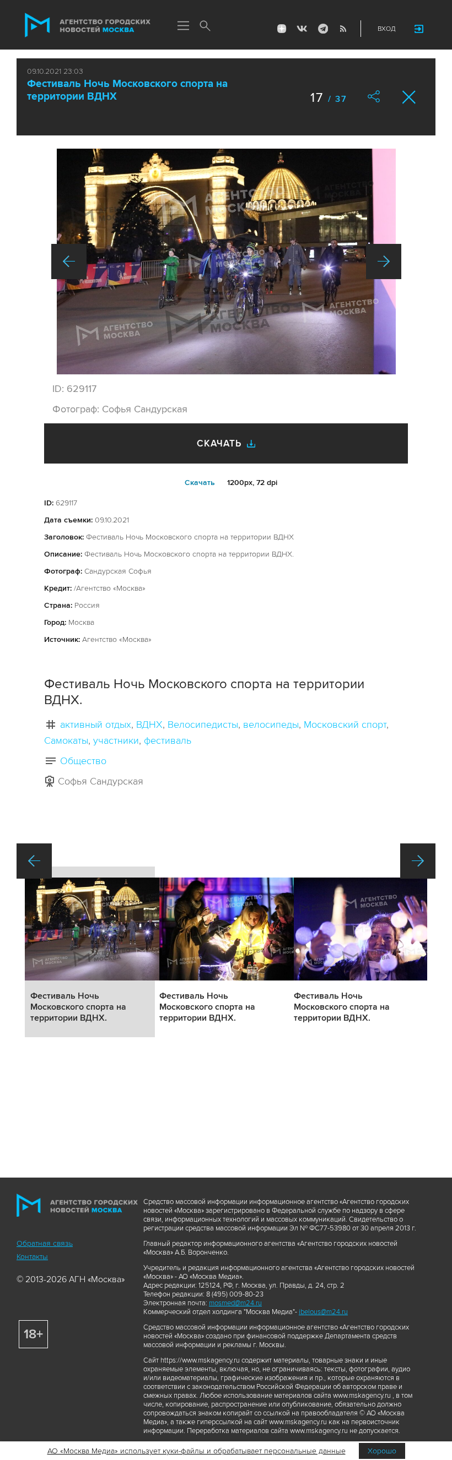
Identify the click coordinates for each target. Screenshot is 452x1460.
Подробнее (90, 952)
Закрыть (409, 97)
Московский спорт (345, 724)
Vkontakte (302, 28)
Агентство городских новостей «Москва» (87, 25)
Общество (83, 761)
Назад (69, 261)
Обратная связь (45, 1243)
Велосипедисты (203, 724)
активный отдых (95, 724)
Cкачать (200, 482)
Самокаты (66, 740)
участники (116, 740)
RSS (343, 28)
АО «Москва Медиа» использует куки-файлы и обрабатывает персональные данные (196, 1451)
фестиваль (167, 740)
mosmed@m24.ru (235, 1303)
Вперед (383, 261)
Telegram (322, 28)
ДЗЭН (281, 28)
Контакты (32, 1256)
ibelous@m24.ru (323, 1312)
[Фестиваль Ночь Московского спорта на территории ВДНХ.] (226, 261)
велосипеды (271, 724)
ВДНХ (149, 724)
